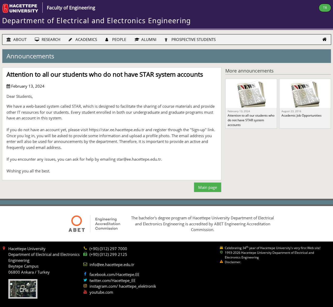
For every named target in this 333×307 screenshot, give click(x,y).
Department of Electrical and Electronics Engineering (96, 20)
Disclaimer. (233, 262)
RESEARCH (50, 39)
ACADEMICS (85, 39)
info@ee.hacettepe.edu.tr (111, 264)
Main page (207, 187)
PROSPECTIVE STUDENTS (193, 39)
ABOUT (19, 39)
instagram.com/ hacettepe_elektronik (122, 286)
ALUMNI (148, 39)
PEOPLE (118, 39)
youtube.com (101, 292)
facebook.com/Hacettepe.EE (114, 274)
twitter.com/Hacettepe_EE (112, 280)
